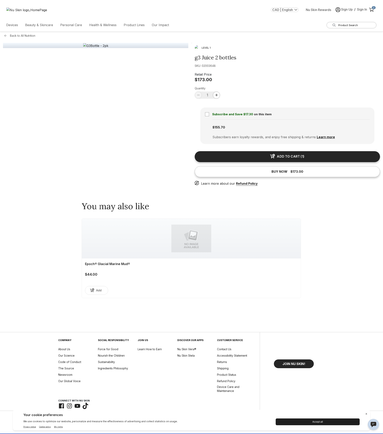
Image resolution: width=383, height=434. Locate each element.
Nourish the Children (111, 355)
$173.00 (203, 79)
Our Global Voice (69, 381)
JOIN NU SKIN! (293, 364)
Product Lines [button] (134, 25)
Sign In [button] (362, 9)
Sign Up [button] (347, 9)
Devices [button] (12, 25)
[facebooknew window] (61, 406)
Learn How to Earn (150, 349)
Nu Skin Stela (186, 355)
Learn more (326, 137)
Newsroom (65, 374)
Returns (222, 362)
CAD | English (282, 10)
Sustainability (106, 362)
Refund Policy (247, 183)
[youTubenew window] (77, 406)
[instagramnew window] (69, 406)
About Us (64, 349)
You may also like (115, 206)
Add (99, 290)
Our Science (66, 355)
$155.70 (218, 127)
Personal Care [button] (71, 25)
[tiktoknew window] (85, 406)
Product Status (226, 374)
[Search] (334, 25)
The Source (66, 368)
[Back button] (6, 35)
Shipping (223, 368)
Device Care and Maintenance (228, 389)
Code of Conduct (69, 362)
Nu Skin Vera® (186, 349)
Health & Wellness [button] (102, 25)
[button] (294, 363)
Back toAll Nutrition (22, 35)
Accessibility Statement (232, 355)
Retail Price (203, 74)
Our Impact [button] (160, 25)
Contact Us (224, 349)
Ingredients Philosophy (113, 368)
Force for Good (108, 349)
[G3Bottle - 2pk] (95, 45)
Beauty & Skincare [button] (39, 25)
